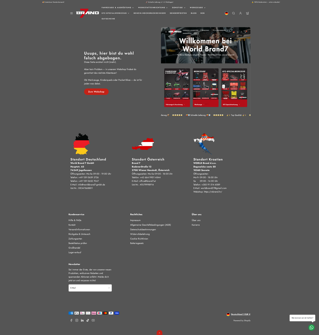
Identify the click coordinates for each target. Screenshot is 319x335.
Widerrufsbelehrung (140, 234)
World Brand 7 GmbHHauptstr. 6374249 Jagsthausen (82, 166)
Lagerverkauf (75, 252)
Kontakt (72, 224)
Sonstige (177, 7)
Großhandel (74, 247)
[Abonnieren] (109, 288)
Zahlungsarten (75, 238)
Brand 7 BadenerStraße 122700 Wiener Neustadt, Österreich (151, 166)
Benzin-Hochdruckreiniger (150, 13)
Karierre (196, 224)
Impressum (135, 220)
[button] (72, 13)
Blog (194, 13)
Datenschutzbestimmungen (143, 229)
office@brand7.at (147, 181)
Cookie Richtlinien (139, 238)
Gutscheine (108, 19)
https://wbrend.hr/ (213, 191)
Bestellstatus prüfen (78, 243)
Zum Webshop (96, 91)
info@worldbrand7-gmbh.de (91, 184)
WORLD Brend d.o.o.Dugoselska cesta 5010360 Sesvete (204, 166)
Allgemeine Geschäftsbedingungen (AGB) (150, 224)
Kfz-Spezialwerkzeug (114, 13)
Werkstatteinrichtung (151, 7)
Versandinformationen (79, 229)
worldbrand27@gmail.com (214, 188)
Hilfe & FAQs (75, 220)
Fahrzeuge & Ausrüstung (116, 7)
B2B (203, 13)
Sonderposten (178, 13)
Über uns (196, 220)
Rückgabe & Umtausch (79, 234)
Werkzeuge (196, 7)
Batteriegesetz (137, 243)
